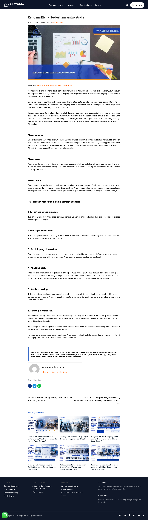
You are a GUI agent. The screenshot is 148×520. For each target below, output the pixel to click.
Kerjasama (102, 482)
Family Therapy (9, 496)
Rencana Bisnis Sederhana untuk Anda (54, 85)
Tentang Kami (55, 5)
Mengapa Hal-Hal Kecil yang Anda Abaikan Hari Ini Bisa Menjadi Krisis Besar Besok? (104, 438)
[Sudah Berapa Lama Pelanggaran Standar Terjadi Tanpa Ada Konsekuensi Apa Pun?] (74, 461)
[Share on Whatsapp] (39, 386)
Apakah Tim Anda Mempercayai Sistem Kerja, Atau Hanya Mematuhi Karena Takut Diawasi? (42, 438)
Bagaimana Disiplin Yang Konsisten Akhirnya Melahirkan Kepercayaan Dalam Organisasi (104, 467)
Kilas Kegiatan (85, 5)
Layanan (70, 5)
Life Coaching (9, 489)
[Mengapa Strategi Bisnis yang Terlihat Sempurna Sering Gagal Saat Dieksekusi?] (43, 461)
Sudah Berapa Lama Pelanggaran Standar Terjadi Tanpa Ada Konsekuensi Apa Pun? (73, 467)
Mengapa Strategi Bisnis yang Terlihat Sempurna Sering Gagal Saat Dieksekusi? (42, 467)
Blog (97, 5)
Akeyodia (22, 516)
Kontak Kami (137, 5)
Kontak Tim (102, 495)
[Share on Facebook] (30, 386)
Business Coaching (11, 486)
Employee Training (11, 493)
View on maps (37, 492)
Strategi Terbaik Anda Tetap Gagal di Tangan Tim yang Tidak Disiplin (74, 437)
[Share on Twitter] (34, 386)
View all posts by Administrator (55, 372)
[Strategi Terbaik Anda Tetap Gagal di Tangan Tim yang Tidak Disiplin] (74, 433)
